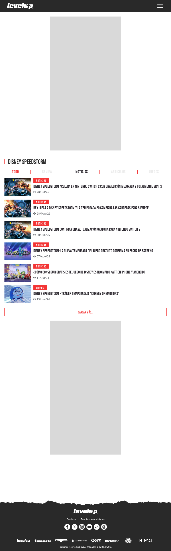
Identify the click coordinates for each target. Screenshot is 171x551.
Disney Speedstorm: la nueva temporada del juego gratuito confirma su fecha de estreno (93, 250)
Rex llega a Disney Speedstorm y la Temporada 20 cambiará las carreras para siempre (91, 207)
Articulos (118, 171)
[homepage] (20, 6)
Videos (40, 287)
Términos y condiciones (92, 519)
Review (47, 171)
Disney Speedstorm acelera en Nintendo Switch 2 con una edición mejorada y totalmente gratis (97, 186)
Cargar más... (85, 312)
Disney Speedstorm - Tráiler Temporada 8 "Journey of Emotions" (76, 293)
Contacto (71, 519)
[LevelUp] (24, 540)
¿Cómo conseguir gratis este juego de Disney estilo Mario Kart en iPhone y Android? (89, 272)
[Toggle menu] (160, 6)
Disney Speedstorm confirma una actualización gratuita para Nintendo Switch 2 (86, 229)
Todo (15, 171)
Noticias (81, 171)
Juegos (154, 171)
